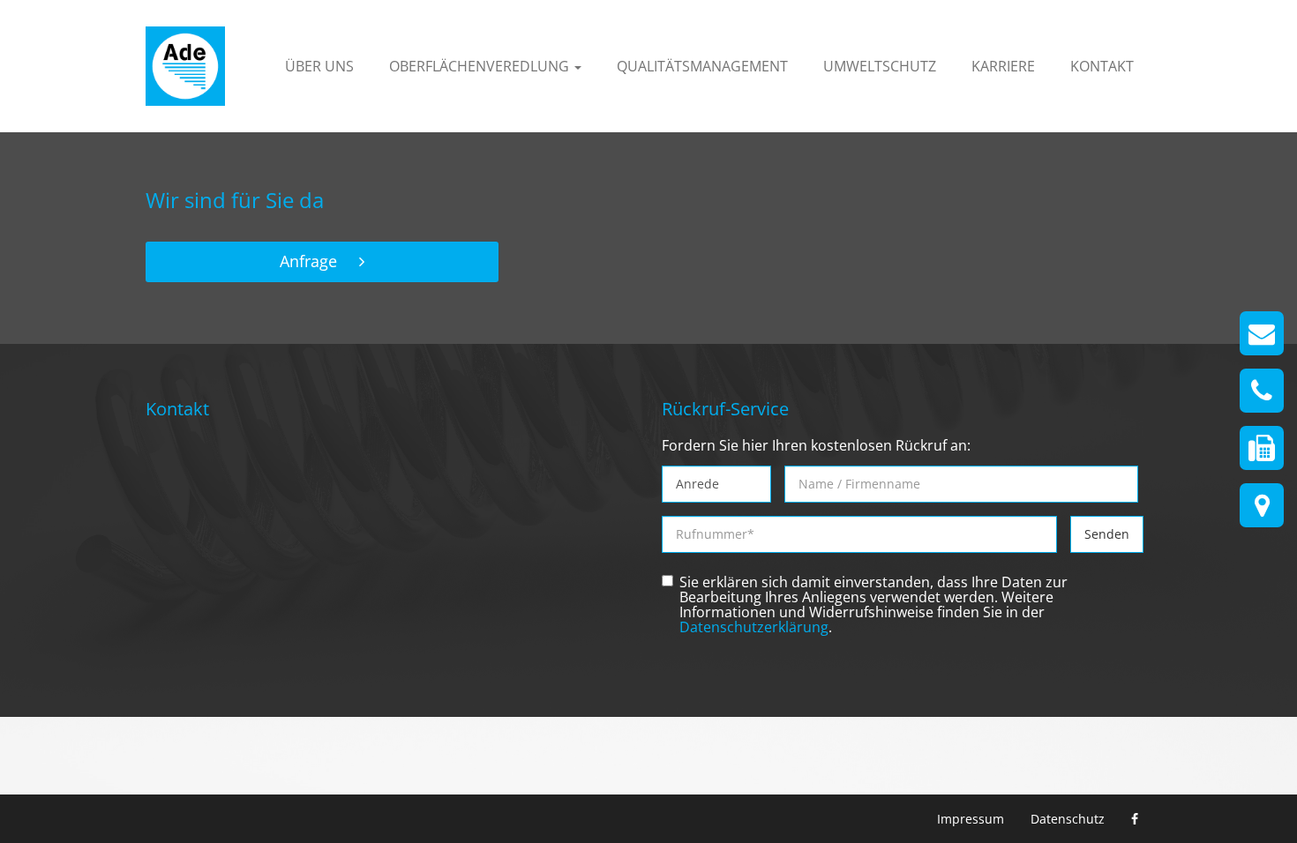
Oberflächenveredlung (481, 66)
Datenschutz (1068, 818)
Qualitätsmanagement (702, 66)
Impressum (970, 818)
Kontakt (1102, 66)
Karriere (1003, 66)
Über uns (319, 66)
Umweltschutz (879, 66)
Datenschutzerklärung (753, 627)
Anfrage (308, 261)
